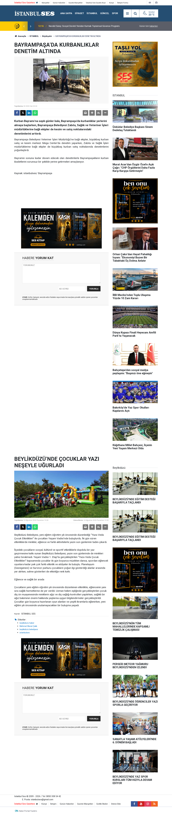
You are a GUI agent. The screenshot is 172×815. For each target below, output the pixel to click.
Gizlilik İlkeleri (102, 804)
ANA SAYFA (66, 13)
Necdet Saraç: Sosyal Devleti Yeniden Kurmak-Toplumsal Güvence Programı (84, 26)
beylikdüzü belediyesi (29, 629)
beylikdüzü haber (27, 623)
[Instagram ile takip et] (147, 804)
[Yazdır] (85, 113)
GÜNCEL (104, 13)
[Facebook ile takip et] (134, 804)
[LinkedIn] (29, 113)
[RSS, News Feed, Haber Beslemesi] (154, 804)
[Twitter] (23, 113)
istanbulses (25, 632)
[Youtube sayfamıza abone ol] (141, 804)
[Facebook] (17, 113)
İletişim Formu (122, 3)
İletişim (53, 804)
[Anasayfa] (36, 3)
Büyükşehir (47, 36)
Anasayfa (21, 36)
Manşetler (45, 3)
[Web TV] (149, 2)
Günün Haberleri (59, 3)
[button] (92, 113)
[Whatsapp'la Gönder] (35, 113)
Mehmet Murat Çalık (28, 626)
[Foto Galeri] (156, 2)
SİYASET (79, 13)
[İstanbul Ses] (34, 13)
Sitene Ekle (116, 804)
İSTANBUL (92, 13)
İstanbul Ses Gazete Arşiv (96, 3)
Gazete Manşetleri (76, 3)
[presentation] (24, 26)
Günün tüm (148, 26)
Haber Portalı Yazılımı (28, 811)
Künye (111, 3)
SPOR (115, 13)
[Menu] (127, 13)
